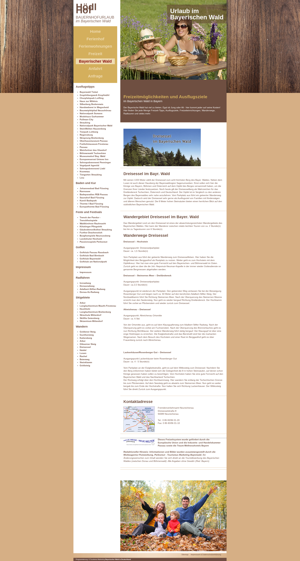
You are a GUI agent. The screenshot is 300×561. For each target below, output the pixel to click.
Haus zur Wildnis (89, 101)
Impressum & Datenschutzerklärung (206, 555)
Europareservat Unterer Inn (94, 159)
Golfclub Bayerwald (90, 258)
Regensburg (86, 135)
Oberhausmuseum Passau (94, 141)
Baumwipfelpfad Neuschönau (95, 110)
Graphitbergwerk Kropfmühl (94, 95)
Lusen (83, 353)
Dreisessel (85, 347)
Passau (84, 147)
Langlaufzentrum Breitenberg (95, 312)
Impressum (85, 272)
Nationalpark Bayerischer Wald (96, 125)
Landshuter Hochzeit (91, 239)
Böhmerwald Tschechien (93, 153)
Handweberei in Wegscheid (94, 107)
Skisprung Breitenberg (92, 138)
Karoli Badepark (88, 200)
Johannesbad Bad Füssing (94, 188)
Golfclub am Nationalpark (93, 261)
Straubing (85, 122)
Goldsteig (85, 365)
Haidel (83, 350)
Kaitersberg (86, 338)
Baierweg (85, 359)
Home (95, 31)
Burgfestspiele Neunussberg (95, 235)
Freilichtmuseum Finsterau (94, 144)
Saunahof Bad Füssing (92, 197)
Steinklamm (86, 362)
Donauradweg (87, 286)
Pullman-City (86, 119)
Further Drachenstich (91, 232)
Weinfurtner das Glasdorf (93, 150)
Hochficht (85, 309)
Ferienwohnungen (95, 46)
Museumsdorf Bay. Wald (92, 156)
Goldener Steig (88, 331)
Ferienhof (95, 39)
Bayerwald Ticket (89, 92)
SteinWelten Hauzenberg (93, 128)
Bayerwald (195, 455)
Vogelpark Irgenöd (89, 165)
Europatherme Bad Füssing (94, 206)
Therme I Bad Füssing (91, 203)
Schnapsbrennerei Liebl (92, 168)
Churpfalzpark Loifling (92, 98)
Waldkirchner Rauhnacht (93, 223)
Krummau (85, 171)
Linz (82, 177)
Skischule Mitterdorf (90, 315)
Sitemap (184, 555)
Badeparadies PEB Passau (94, 194)
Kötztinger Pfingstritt (91, 226)
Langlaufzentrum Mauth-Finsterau (98, 306)
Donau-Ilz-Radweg (89, 292)
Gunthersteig (87, 335)
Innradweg (85, 283)
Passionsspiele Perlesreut (93, 242)
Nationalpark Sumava (91, 113)
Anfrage (95, 76)
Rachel (83, 356)
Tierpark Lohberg (89, 132)
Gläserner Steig (88, 344)
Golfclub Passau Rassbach (94, 252)
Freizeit (95, 54)
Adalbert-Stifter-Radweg (92, 289)
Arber (82, 303)
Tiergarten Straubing (91, 174)
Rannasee (85, 191)
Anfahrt (95, 68)
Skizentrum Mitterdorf (91, 321)
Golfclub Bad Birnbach (92, 255)
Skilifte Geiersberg (89, 318)
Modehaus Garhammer (92, 116)
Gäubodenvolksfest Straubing (96, 229)
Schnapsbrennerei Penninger (95, 162)
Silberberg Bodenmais (91, 104)
